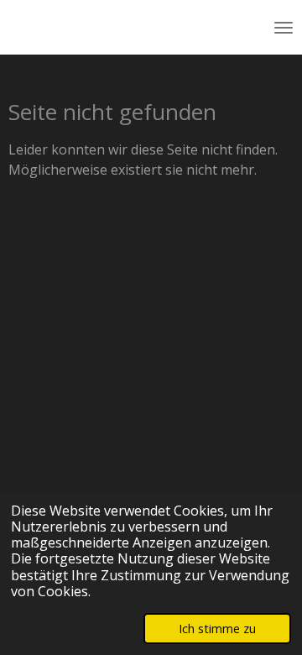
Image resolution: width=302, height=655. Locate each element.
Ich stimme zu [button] (217, 629)
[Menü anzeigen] (283, 27)
